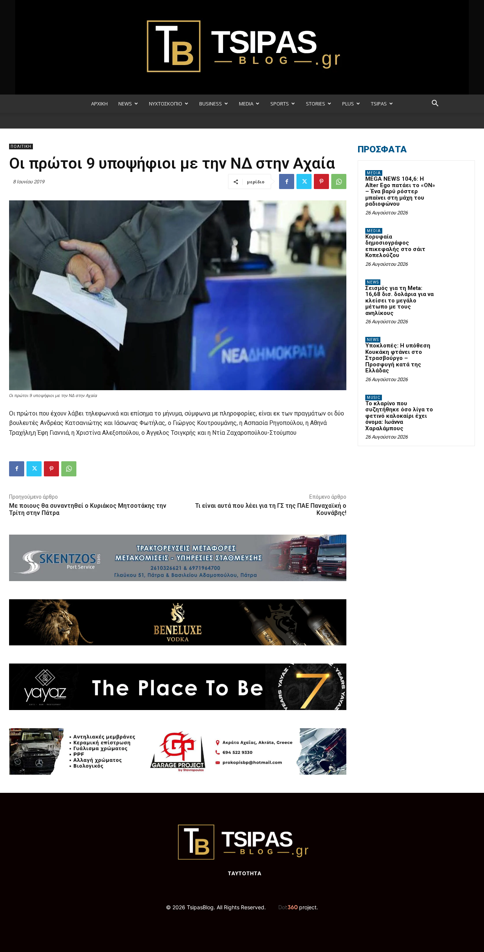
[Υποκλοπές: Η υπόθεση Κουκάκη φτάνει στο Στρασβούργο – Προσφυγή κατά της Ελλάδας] (454, 348)
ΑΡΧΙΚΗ (99, 103)
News (373, 282)
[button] (435, 104)
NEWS (125, 103)
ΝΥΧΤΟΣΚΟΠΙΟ (165, 103)
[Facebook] (286, 181)
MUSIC (373, 397)
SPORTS (279, 103)
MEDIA (246, 103)
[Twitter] (304, 181)
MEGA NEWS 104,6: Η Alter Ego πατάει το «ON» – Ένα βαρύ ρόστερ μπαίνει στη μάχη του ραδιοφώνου (400, 191)
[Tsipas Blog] (242, 47)
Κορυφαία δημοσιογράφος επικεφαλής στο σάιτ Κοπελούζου (395, 246)
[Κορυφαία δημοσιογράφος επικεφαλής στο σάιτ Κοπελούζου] (454, 239)
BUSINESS (210, 103)
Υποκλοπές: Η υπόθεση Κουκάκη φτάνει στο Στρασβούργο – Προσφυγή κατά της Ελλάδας (397, 358)
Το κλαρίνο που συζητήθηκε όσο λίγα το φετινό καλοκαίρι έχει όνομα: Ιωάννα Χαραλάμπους (399, 416)
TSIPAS (379, 103)
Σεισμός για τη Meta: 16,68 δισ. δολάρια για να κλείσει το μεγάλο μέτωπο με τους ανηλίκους (399, 300)
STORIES (315, 103)
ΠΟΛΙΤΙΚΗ (21, 146)
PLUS (348, 103)
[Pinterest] (321, 181)
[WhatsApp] (338, 181)
